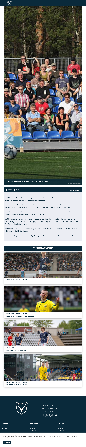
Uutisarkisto (5, 426)
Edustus (32, 426)
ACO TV (4, 428)
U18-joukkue (33, 430)
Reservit (32, 428)
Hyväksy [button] (7, 442)
